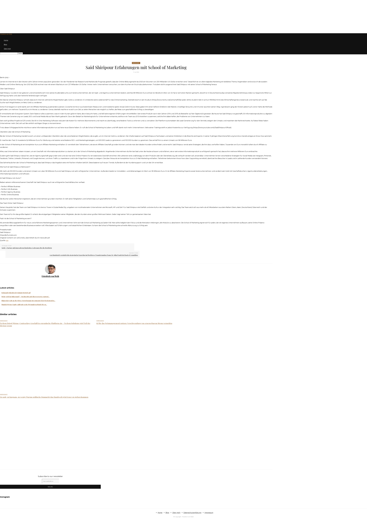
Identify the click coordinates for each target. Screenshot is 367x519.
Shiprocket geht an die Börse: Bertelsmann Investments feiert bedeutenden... (28, 301)
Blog (5, 44)
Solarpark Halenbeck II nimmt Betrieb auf (15, 293)
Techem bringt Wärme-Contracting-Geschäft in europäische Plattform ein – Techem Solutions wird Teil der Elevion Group (45, 324)
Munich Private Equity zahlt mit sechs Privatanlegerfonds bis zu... (24, 304)
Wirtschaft (136, 63)
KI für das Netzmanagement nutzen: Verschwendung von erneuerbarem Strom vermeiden (134, 323)
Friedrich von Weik (50, 276)
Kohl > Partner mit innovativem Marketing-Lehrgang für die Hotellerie (27, 248)
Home (6, 40)
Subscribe (50, 486)
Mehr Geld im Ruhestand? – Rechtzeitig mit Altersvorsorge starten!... (25, 297)
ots (7, 240)
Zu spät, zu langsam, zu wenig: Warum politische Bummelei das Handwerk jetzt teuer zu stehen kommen (44, 397)
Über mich (7, 49)
